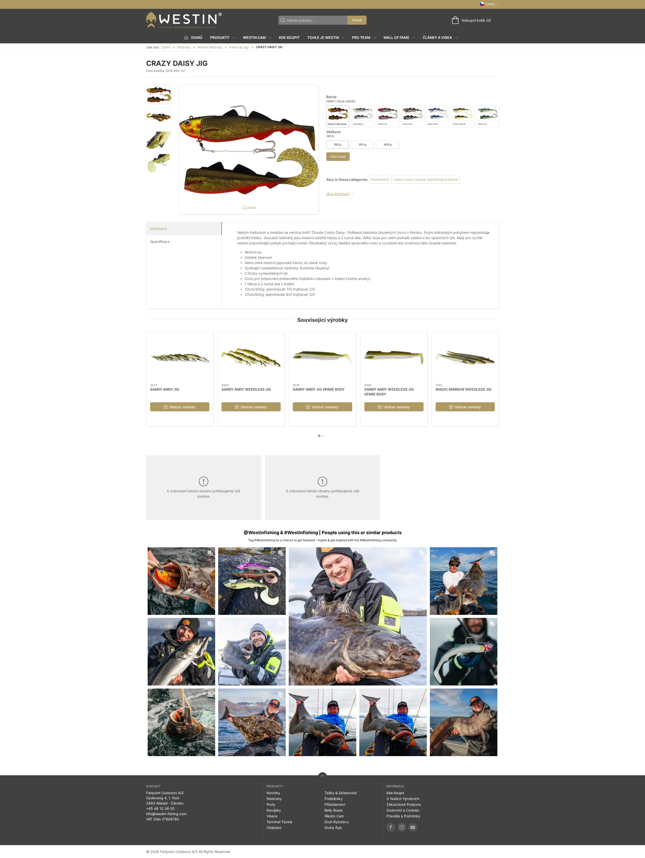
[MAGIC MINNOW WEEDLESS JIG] (465, 357)
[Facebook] (390, 827)
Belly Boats (334, 810)
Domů (166, 47)
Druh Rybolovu (337, 822)
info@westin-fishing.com (166, 814)
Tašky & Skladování (341, 793)
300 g (362, 144)
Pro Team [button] (361, 37)
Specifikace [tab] (160, 241)
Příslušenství (335, 804)
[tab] (319, 436)
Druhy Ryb (333, 827)
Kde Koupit (289, 37)
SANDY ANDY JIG (164, 389)
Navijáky (274, 810)
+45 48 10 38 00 (160, 808)
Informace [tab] (158, 228)
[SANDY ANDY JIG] (179, 357)
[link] (181, 581)
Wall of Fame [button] (396, 37)
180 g (337, 144)
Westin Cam (334, 816)
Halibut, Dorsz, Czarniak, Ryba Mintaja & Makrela (426, 179)
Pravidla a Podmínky (403, 816)
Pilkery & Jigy (239, 47)
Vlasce (272, 816)
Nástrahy (183, 47)
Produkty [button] (220, 37)
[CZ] (184, 20)
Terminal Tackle (279, 822)
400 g (388, 144)
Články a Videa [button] (437, 37)
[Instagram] (401, 827)
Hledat (357, 20)
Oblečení (274, 827)
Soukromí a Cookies (402, 810)
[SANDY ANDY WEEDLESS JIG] (251, 357)
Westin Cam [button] (254, 37)
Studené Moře (380, 179)
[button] (158, 94)
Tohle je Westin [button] (323, 37)
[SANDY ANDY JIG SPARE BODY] (322, 357)
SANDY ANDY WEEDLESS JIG (246, 389)
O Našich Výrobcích (402, 798)
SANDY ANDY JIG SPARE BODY (319, 389)
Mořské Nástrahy (210, 47)
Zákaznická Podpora (403, 804)
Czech (490, 4)
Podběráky (334, 798)
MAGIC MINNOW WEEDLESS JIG (464, 389)
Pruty (271, 804)
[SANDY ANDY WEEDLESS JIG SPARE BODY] (394, 357)
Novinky (273, 793)
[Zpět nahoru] (322, 776)
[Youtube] (412, 827)
